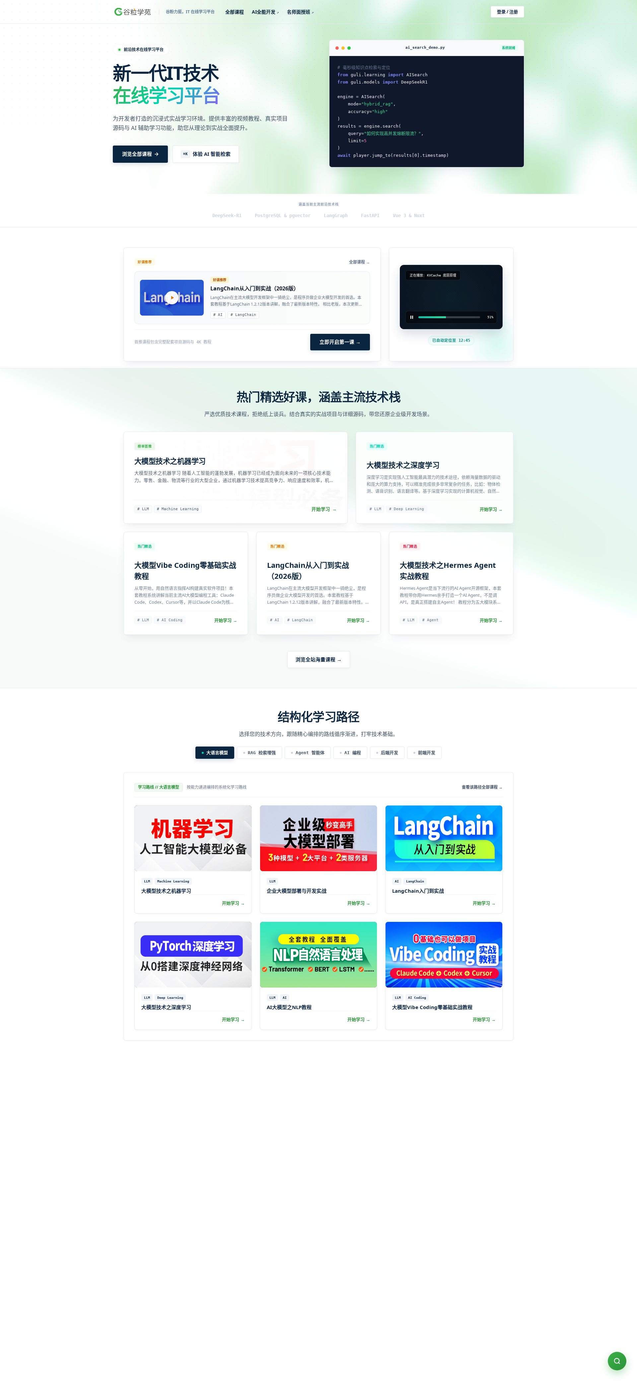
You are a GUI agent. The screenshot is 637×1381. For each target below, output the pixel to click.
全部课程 (234, 12)
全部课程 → (359, 262)
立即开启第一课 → (340, 341)
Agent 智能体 (310, 752)
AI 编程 (352, 752)
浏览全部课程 (137, 153)
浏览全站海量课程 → (319, 659)
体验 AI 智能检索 (207, 153)
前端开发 (426, 752)
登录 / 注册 (507, 12)
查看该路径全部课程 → (482, 787)
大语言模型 (217, 752)
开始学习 (324, 509)
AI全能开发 (265, 12)
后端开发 (389, 752)
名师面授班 (300, 12)
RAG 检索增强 (262, 752)
